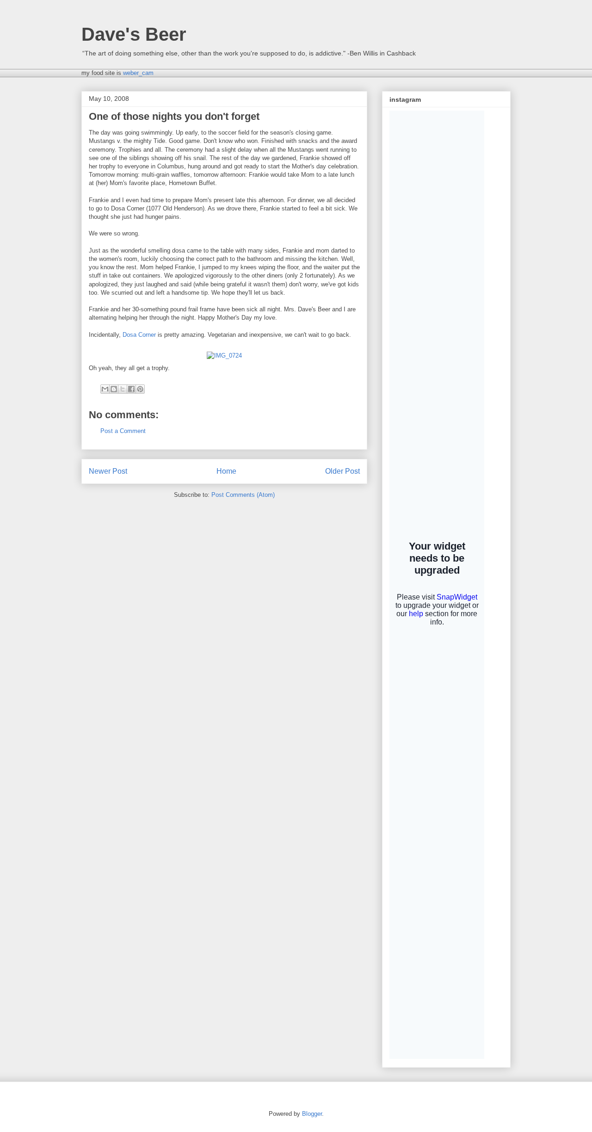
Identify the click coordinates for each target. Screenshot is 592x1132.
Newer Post (108, 471)
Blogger (312, 1113)
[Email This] (105, 389)
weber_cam (138, 72)
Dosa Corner (139, 334)
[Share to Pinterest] (140, 389)
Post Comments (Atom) (243, 494)
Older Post (342, 471)
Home (226, 471)
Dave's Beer (133, 34)
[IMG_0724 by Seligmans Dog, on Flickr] (224, 355)
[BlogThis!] (113, 389)
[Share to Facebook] (131, 389)
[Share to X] (122, 389)
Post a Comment (123, 430)
